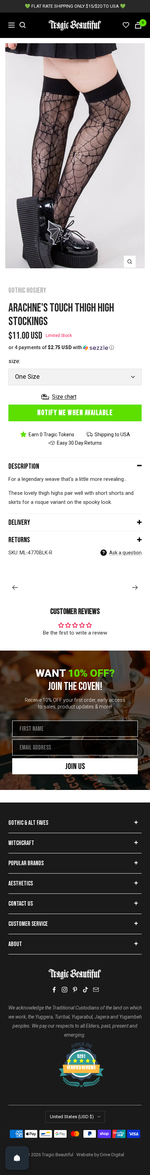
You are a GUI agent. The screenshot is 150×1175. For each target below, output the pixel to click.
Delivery (19, 522)
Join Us (75, 766)
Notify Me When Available (75, 412)
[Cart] (138, 25)
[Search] (23, 25)
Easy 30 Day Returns (79, 443)
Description (23, 466)
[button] (75, 347)
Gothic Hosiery (27, 290)
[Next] (135, 587)
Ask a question (125, 552)
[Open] (17, 1158)
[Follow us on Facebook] (54, 990)
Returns (19, 540)
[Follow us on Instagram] (64, 989)
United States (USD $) (72, 1116)
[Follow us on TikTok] (85, 989)
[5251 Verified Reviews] (75, 1046)
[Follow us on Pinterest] (75, 989)
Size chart (64, 396)
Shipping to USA (112, 434)
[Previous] (14, 587)
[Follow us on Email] (96, 989)
